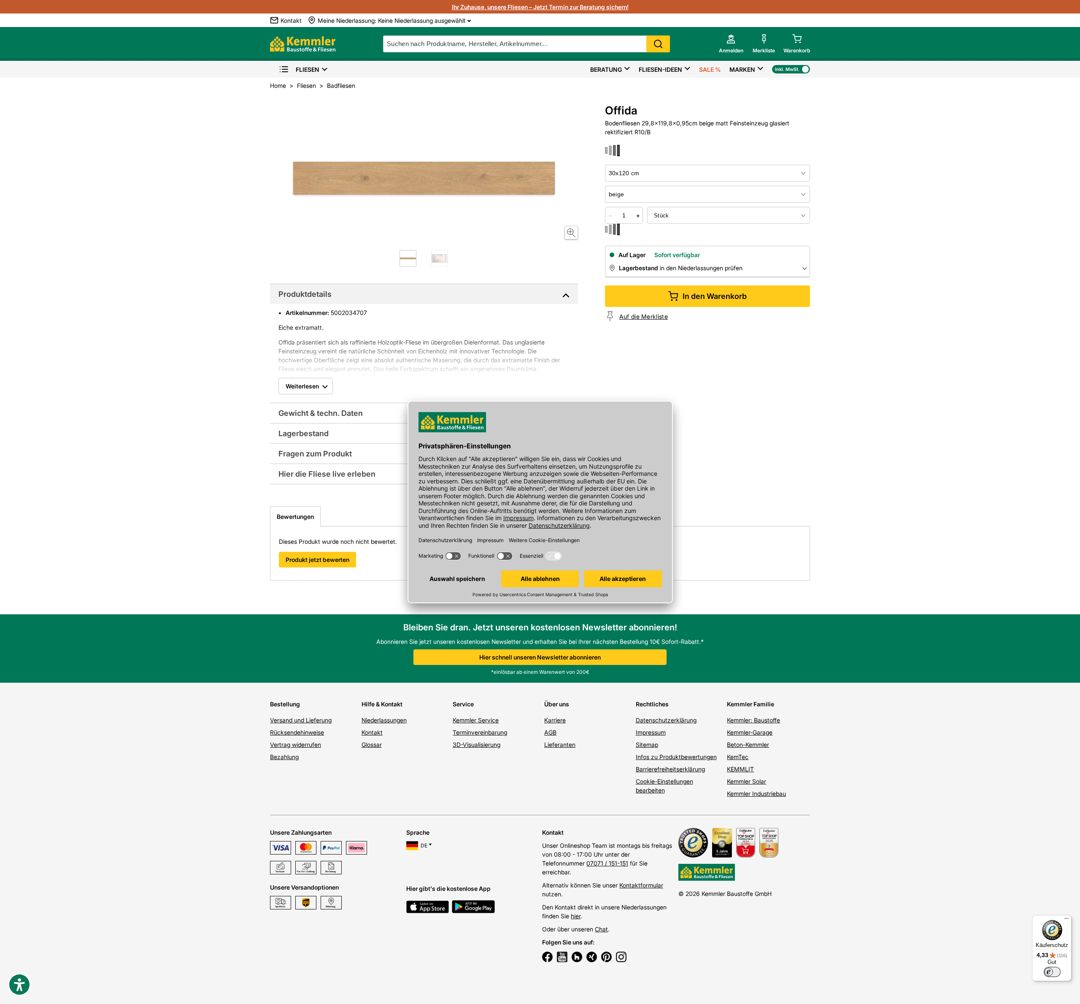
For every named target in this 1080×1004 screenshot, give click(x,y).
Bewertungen (295, 516)
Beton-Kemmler (748, 744)
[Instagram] (621, 958)
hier (575, 916)
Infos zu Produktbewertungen (676, 756)
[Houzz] (577, 958)
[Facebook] (547, 958)
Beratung (606, 69)
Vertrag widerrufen (295, 744)
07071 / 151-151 (607, 863)
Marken (742, 69)
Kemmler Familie (750, 704)
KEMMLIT (740, 769)
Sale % (710, 69)
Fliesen (307, 69)
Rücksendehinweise (297, 732)
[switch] (1052, 972)
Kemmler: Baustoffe (753, 720)
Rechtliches (652, 704)
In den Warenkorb (715, 296)
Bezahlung (284, 756)
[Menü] (1066, 920)
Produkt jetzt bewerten (317, 559)
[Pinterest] (606, 958)
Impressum (651, 732)
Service (463, 704)
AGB (550, 732)
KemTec (737, 756)
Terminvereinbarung (480, 732)
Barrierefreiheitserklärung (670, 769)
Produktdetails (305, 294)
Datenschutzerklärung (666, 720)
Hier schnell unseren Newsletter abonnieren (540, 657)
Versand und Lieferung (301, 720)
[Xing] (591, 958)
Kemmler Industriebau (756, 793)
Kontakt (372, 732)
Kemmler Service (476, 720)
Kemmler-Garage (749, 732)
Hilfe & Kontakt (382, 704)
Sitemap (647, 744)
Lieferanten (559, 744)
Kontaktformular (641, 885)
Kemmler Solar (746, 781)
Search (658, 43)
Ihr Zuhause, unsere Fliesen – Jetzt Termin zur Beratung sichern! (540, 7)
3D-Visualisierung (476, 744)
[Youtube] (562, 958)
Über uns (556, 704)
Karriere (555, 720)
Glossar (372, 744)
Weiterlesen (302, 386)
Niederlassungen (384, 720)
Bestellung (285, 704)
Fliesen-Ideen (660, 69)
